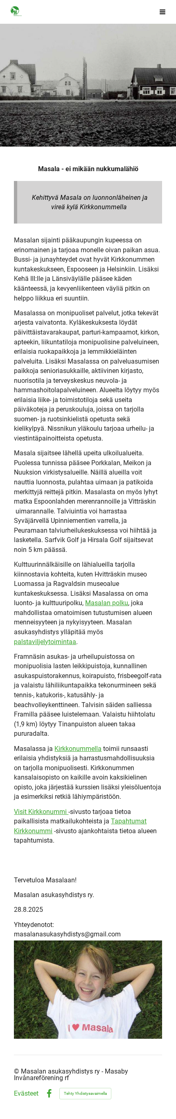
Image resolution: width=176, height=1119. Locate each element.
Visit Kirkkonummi (41, 812)
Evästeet (26, 1093)
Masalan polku (106, 603)
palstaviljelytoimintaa (45, 642)
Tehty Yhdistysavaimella (85, 1093)
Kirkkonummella (78, 749)
